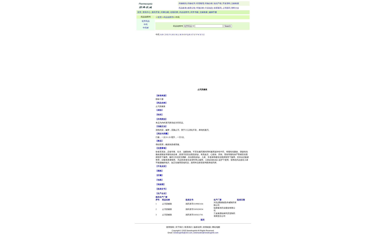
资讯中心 (146, 12)
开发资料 (226, 3)
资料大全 (235, 8)
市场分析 (200, 8)
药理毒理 (200, 3)
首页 (139, 12)
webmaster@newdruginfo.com (205, 233)
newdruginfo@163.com (182, 233)
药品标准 (183, 8)
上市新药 (226, 8)
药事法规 (165, 12)
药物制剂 (183, 3)
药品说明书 (184, 12)
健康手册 (213, 12)
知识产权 (217, 3)
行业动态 (209, 8)
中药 (146, 24)
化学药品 (146, 21)
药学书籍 (194, 12)
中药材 (146, 28)
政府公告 (191, 8)
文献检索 (235, 3)
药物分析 (209, 3)
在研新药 (217, 8)
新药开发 (156, 12)
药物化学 (191, 3)
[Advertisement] (202, 63)
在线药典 (174, 12)
